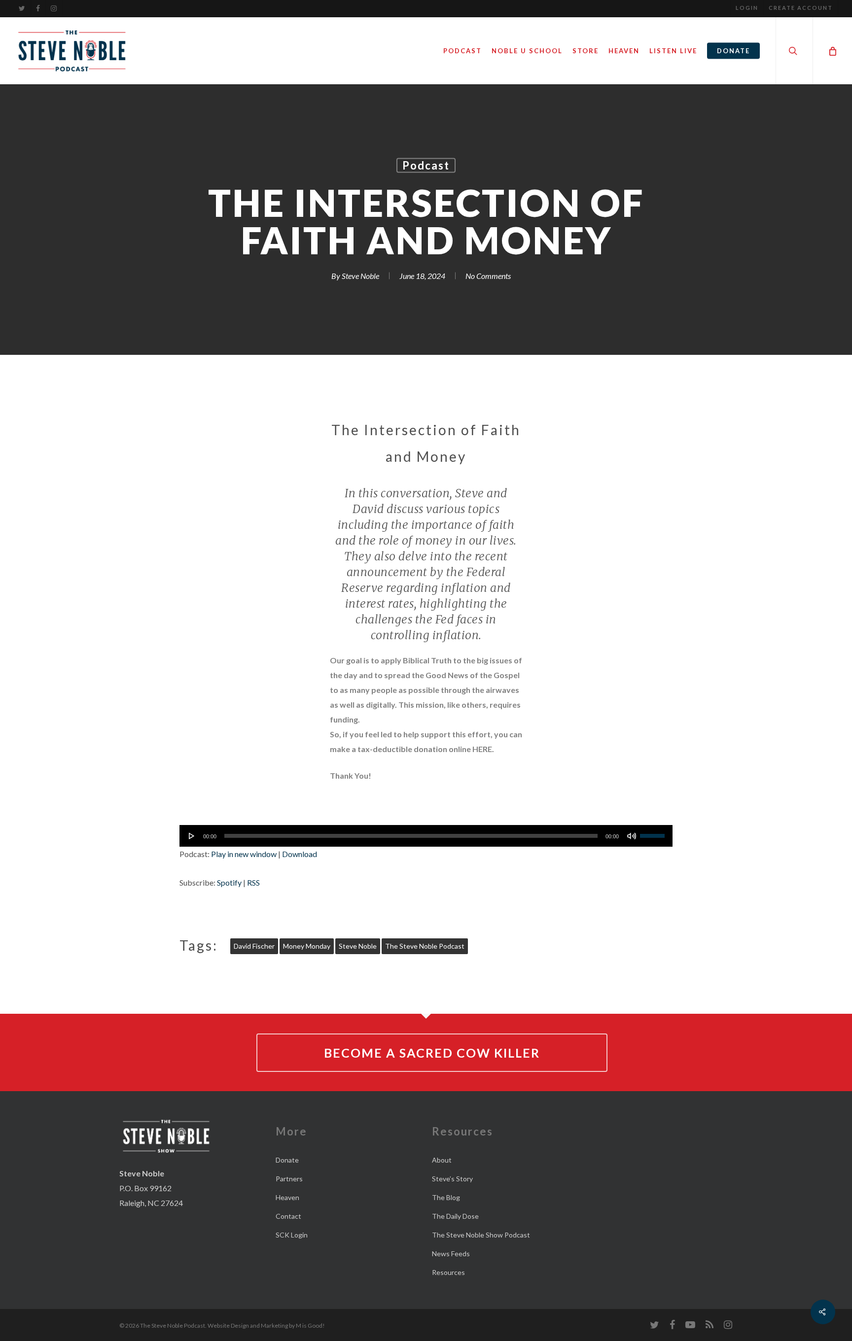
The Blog (446, 1197)
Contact (288, 1216)
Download (299, 854)
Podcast (426, 165)
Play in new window (244, 854)
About (442, 1160)
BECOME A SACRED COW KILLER (432, 1052)
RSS (253, 882)
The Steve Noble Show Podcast (481, 1235)
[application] (426, 836)
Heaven (287, 1197)
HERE (482, 749)
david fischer (254, 946)
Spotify (229, 882)
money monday (306, 946)
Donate (287, 1160)
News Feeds (451, 1253)
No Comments (488, 275)
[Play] (191, 836)
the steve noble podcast (424, 946)
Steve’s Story (452, 1178)
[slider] (654, 832)
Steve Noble (360, 275)
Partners (289, 1178)
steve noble (358, 946)
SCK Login (292, 1235)
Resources (448, 1272)
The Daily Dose (455, 1216)
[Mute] (631, 836)
